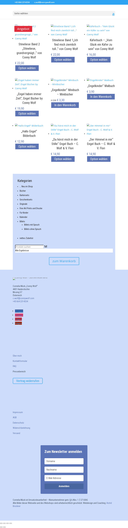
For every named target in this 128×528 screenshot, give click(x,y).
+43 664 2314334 (22, 2)
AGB (15, 417)
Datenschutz (18, 422)
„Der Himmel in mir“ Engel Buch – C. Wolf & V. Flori (101, 144)
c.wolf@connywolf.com (23, 298)
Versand (16, 433)
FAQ (14, 366)
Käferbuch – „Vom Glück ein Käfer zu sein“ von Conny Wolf (101, 44)
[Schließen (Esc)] (10, 523)
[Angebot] (65, 83)
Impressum (18, 412)
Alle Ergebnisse (22, 250)
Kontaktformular (20, 361)
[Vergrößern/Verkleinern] (1, 523)
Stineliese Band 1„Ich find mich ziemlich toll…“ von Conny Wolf (65, 44)
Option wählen (27, 68)
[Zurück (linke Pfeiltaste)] (1, 527)
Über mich (17, 355)
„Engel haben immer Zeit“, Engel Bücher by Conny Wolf (29, 98)
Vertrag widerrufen (27, 381)
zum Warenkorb (64, 261)
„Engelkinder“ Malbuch (101, 86)
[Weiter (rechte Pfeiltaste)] (4, 527)
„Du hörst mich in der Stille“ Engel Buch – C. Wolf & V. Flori (65, 144)
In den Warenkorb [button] (65, 105)
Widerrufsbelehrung (21, 428)
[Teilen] (7, 523)
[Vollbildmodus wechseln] (4, 523)
